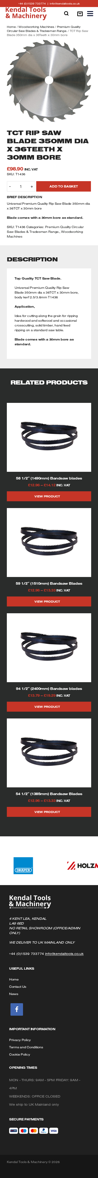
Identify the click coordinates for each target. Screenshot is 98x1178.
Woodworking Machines (36, 27)
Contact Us (17, 987)
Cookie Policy (19, 1054)
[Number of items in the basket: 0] (80, 13)
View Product (47, 496)
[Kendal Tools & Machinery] (26, 13)
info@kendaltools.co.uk (65, 3)
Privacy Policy (20, 1040)
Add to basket (63, 186)
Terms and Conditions (26, 1047)
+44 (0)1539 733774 (34, 3)
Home (11, 27)
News (13, 994)
